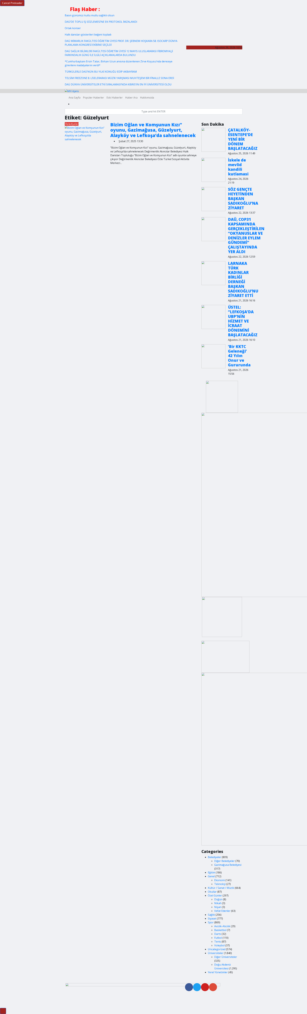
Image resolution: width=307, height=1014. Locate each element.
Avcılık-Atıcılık (222, 926)
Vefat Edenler (222, 911)
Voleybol (219, 945)
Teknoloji (220, 884)
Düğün (218, 899)
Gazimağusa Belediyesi (227, 865)
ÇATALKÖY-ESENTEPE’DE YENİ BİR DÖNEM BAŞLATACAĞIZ (242, 139)
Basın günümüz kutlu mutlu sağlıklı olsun (89, 15)
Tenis (217, 941)
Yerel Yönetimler (218, 972)
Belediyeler (72, 124)
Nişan (217, 907)
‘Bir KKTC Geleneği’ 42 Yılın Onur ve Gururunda (239, 355)
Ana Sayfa (74, 97)
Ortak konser (73, 28)
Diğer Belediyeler (224, 861)
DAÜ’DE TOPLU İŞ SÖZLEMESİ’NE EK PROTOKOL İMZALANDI (101, 22)
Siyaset (212, 918)
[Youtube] (205, 987)
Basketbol (220, 930)
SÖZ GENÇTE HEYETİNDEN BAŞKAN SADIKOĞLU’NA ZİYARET (243, 198)
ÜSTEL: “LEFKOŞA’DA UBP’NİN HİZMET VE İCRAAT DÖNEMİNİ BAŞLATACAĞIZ (242, 320)
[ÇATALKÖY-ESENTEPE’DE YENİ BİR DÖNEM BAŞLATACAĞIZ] (213, 140)
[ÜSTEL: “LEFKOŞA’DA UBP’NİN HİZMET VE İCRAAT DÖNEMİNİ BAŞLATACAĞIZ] (213, 317)
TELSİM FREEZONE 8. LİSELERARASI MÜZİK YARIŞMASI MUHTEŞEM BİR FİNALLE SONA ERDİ (119, 78)
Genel (211, 876)
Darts (217, 934)
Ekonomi (219, 880)
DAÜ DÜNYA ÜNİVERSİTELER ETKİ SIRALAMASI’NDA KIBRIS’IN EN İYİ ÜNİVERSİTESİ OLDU (118, 84)
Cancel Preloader (12, 3)
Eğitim (211, 872)
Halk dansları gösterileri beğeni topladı (88, 34)
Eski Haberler (114, 97)
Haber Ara (131, 97)
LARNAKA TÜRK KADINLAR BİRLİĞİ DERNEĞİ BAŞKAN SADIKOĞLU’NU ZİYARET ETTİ (243, 279)
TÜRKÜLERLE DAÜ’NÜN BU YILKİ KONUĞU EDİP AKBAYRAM (101, 71)
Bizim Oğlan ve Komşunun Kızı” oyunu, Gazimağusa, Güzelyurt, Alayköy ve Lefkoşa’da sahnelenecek (153, 130)
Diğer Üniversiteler (225, 957)
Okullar (212, 891)
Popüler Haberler (93, 97)
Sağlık (211, 914)
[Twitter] (197, 987)
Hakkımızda (147, 97)
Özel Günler (215, 895)
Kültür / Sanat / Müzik (221, 888)
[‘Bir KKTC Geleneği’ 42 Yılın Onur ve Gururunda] (213, 356)
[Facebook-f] (189, 987)
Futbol (218, 937)
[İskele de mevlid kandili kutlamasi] (213, 170)
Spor (211, 922)
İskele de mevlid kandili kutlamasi (238, 166)
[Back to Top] (3, 1011)
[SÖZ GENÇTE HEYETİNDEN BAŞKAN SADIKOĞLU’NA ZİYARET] (213, 199)
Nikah (217, 903)
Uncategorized (216, 949)
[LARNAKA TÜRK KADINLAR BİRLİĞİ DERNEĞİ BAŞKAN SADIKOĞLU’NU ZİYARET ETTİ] (213, 273)
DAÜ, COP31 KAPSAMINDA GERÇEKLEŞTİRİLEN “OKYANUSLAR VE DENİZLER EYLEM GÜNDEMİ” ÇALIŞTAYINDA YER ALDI (246, 235)
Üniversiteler (215, 953)
